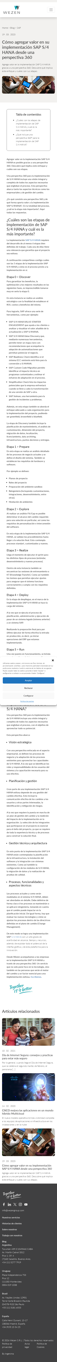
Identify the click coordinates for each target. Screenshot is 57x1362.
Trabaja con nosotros (12, 1235)
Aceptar (28, 680)
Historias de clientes (12, 1223)
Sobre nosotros (9, 1229)
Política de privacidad (7, 1345)
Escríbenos (36, 976)
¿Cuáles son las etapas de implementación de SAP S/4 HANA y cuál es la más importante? (28, 125)
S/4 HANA (16, 936)
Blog (12, 27)
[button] (52, 660)
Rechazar (28, 687)
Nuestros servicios (11, 1217)
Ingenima (9, 1353)
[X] (15, 1204)
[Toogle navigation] (51, 9)
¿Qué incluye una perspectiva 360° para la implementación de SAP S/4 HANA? (27, 139)
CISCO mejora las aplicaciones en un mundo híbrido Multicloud (27, 1111)
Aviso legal (27, 1345)
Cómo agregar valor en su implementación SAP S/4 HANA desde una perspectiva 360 (27, 1167)
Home (5, 27)
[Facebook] (4, 1204)
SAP (19, 27)
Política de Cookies (42, 1345)
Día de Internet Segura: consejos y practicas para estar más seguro (27, 1056)
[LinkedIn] (9, 1204)
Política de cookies (27, 701)
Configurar (28, 695)
